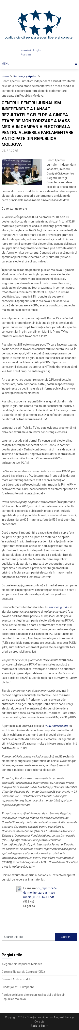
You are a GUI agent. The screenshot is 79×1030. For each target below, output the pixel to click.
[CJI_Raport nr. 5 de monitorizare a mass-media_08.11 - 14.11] (18, 891)
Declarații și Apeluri (25, 76)
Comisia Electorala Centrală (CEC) (23, 971)
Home (5, 76)
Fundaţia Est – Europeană (18, 987)
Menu (5, 63)
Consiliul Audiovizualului (17, 979)
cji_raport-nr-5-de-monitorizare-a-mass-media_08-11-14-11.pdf (40, 893)
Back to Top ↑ (39, 1025)
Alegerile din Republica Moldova (22, 964)
